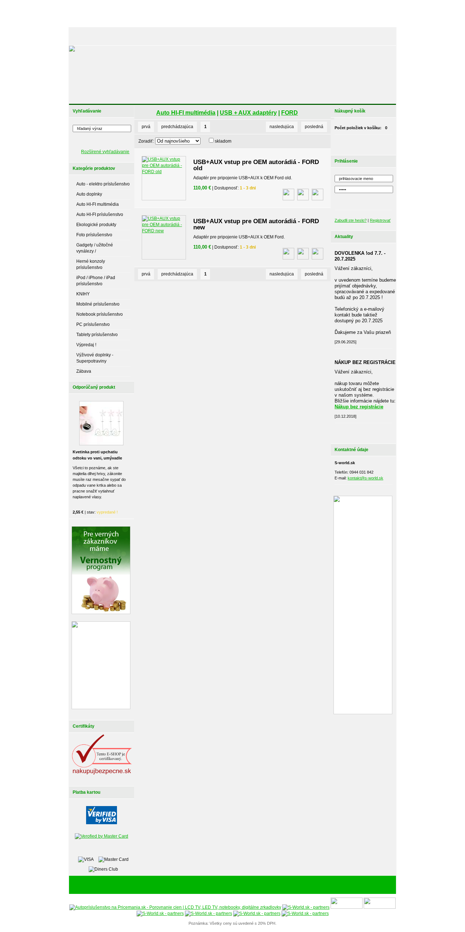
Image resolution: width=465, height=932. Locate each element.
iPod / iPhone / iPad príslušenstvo (95, 280)
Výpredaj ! (86, 344)
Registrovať (380, 220)
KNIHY (83, 294)
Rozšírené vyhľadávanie (105, 151)
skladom (223, 141)
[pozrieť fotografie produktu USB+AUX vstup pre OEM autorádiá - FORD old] (288, 194)
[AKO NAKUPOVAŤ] (212, 36)
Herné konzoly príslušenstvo (90, 264)
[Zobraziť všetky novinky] (372, 431)
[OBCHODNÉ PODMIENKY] (290, 36)
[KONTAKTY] (378, 36)
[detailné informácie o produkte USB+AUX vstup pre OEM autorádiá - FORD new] (303, 253)
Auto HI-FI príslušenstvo (99, 214)
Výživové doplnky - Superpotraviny (94, 358)
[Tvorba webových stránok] (278, 885)
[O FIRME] (152, 36)
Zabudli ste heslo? (351, 220)
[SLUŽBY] (178, 36)
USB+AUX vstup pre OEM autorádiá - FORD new (256, 224)
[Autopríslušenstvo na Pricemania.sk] (175, 907)
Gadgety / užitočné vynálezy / (94, 248)
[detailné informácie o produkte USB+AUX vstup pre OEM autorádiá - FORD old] (303, 194)
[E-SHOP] (85, 36)
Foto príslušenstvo (94, 234)
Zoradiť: (146, 141)
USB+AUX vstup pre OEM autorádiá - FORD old (256, 165)
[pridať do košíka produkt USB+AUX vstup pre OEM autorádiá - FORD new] (317, 253)
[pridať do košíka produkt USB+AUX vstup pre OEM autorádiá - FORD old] (317, 194)
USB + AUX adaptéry (248, 113)
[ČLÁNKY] (111, 36)
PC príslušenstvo (93, 324)
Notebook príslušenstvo (99, 314)
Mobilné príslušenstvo (98, 304)
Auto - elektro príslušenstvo (103, 184)
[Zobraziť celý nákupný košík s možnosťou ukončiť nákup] (372, 143)
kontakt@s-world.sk (365, 478)
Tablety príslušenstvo (97, 334)
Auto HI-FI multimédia (97, 204)
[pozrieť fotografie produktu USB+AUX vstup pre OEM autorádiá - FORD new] (288, 253)
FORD (289, 113)
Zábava (83, 371)
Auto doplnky (89, 194)
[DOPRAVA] (248, 36)
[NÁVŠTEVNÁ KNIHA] (341, 36)
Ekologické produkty (96, 224)
